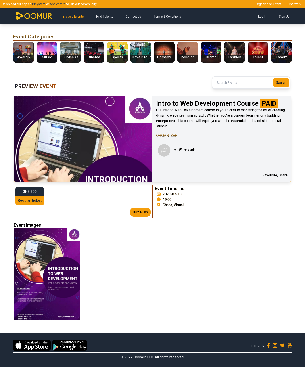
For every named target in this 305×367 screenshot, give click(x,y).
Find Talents (104, 16)
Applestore (57, 4)
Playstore (39, 4)
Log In (262, 16)
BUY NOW (140, 212)
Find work (294, 4)
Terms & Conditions (167, 16)
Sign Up (284, 16)
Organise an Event (268, 4)
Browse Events (73, 16)
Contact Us (133, 16)
